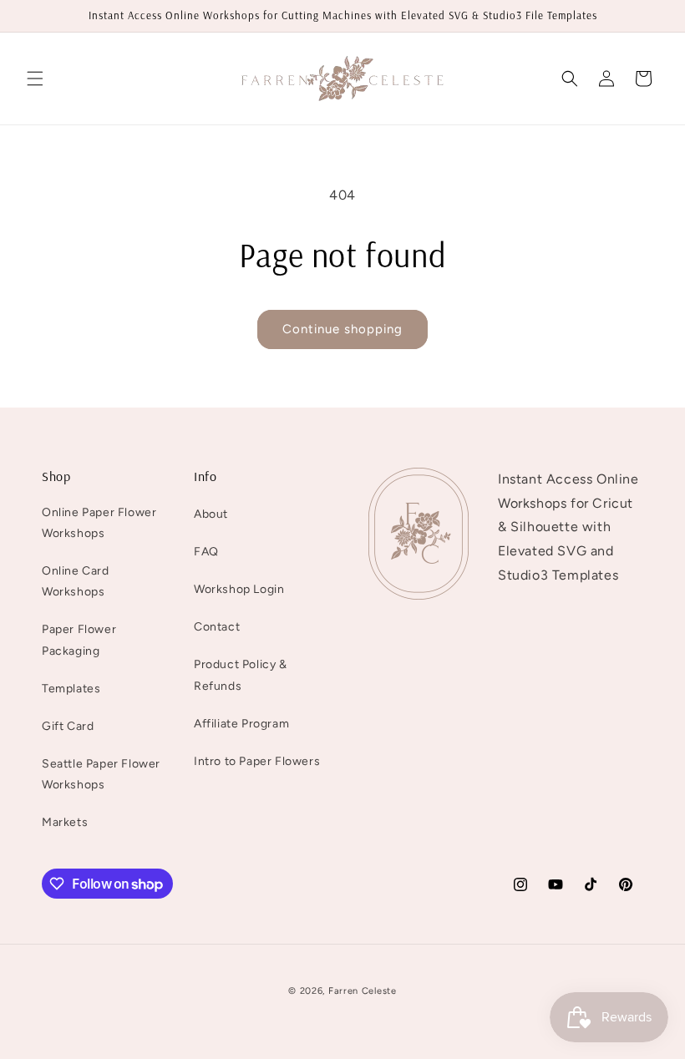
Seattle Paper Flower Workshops (101, 774)
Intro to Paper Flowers (257, 761)
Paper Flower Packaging (79, 639)
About (211, 514)
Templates (71, 689)
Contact (217, 627)
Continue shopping (342, 329)
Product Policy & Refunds (240, 674)
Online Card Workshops (75, 581)
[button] (35, 78)
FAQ (206, 552)
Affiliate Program (241, 724)
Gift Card (68, 726)
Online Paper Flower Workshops (99, 522)
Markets (65, 822)
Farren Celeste (362, 991)
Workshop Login (239, 589)
